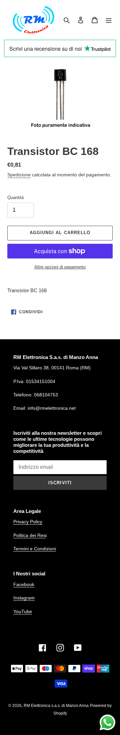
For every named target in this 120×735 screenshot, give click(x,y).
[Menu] (109, 20)
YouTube (22, 611)
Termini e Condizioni (34, 548)
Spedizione (19, 174)
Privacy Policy (27, 521)
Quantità (15, 197)
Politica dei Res (29, 535)
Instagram (24, 597)
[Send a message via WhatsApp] (107, 722)
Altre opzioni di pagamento (60, 266)
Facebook (23, 584)
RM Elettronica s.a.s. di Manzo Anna (56, 705)
